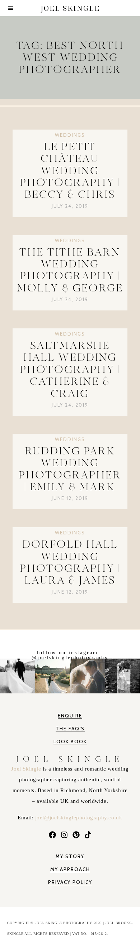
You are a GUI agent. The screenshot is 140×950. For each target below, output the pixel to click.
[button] (10, 8)
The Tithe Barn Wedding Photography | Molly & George (70, 270)
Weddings (70, 135)
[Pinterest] (76, 835)
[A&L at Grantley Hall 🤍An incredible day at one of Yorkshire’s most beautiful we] (52, 674)
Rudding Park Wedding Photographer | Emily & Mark (70, 469)
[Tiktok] (88, 835)
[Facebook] (52, 835)
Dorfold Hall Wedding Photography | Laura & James (70, 562)
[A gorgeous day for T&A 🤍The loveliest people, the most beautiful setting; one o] (122, 674)
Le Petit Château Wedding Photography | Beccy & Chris (70, 170)
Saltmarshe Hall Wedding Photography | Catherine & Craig (70, 369)
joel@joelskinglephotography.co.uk (78, 817)
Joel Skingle (27, 769)
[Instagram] (64, 835)
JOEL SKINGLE (70, 8)
